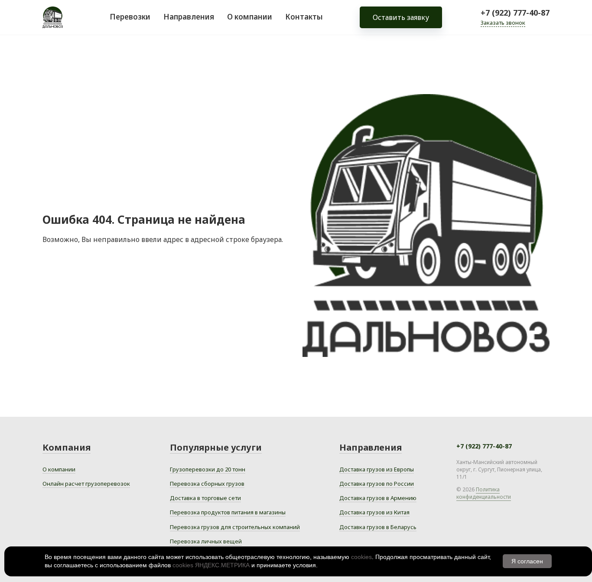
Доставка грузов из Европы (376, 469)
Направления (188, 17)
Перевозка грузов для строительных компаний (235, 527)
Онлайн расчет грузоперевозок (86, 483)
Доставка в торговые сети (205, 498)
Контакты (304, 17)
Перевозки (130, 17)
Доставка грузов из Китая (374, 512)
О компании (249, 17)
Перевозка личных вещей (206, 541)
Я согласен (527, 561)
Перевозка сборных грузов (207, 483)
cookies (361, 556)
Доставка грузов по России (376, 483)
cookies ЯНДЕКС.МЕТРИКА (211, 565)
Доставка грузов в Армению (377, 498)
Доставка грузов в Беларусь (377, 527)
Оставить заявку (401, 17)
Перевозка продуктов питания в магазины (228, 512)
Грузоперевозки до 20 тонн (207, 469)
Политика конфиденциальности (483, 493)
